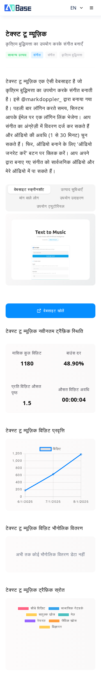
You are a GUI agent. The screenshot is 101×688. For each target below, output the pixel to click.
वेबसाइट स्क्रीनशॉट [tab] (29, 189)
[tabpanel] (50, 254)
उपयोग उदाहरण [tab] (72, 197)
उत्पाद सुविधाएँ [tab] (71, 189)
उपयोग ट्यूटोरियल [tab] (51, 206)
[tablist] (50, 197)
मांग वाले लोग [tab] (29, 197)
